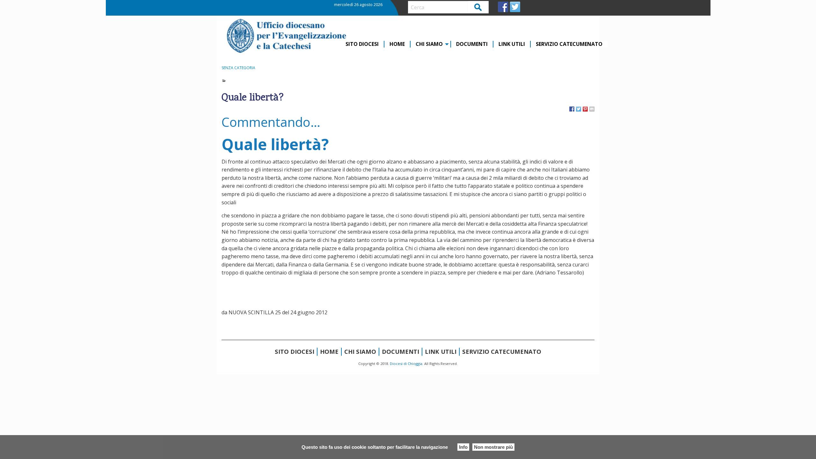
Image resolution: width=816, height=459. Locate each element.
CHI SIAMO (429, 44)
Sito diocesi (362, 44)
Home (397, 44)
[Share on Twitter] (578, 109)
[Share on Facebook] (571, 109)
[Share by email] (591, 109)
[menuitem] (362, 44)
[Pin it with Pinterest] (585, 109)
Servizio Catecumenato (569, 44)
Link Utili (512, 44)
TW (515, 7)
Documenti (472, 44)
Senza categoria (238, 67)
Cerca (478, 7)
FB (503, 7)
